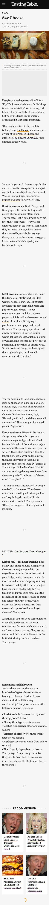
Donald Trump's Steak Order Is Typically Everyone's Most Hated (11, 842)
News (5, 13)
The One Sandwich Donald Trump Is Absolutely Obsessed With (36, 884)
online (5, 321)
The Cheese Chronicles (25, 137)
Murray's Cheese (11, 199)
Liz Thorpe (23, 130)
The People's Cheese (23, 133)
